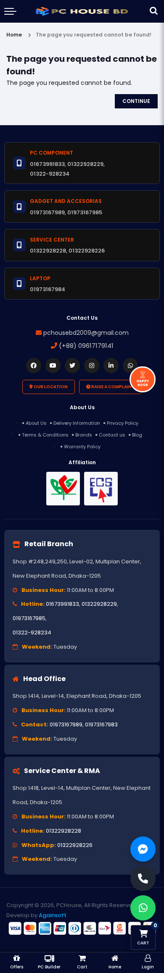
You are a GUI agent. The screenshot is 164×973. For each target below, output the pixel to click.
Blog (137, 434)
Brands (83, 434)
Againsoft (52, 915)
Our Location (50, 387)
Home (14, 34)
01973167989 (66, 724)
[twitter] (72, 365)
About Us (36, 423)
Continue (136, 101)
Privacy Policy (122, 423)
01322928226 (75, 845)
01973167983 (101, 724)
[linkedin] (111, 365)
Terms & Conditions (45, 434)
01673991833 (62, 604)
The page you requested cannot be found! (93, 34)
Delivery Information (76, 423)
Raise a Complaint (112, 387)
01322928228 (63, 831)
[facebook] (33, 365)
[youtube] (53, 365)
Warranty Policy (82, 446)
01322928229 (99, 604)
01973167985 (29, 618)
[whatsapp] (130, 365)
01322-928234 (32, 632)
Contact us (112, 434)
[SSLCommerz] (82, 928)
